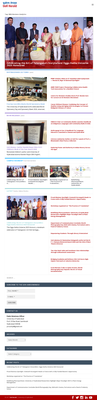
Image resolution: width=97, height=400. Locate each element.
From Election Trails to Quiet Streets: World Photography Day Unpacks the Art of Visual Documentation (66, 269)
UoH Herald (13, 397)
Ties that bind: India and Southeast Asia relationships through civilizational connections (70, 251)
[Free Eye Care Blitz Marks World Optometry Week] (27, 89)
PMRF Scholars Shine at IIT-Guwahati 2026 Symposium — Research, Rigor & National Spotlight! (70, 79)
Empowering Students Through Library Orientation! (69, 233)
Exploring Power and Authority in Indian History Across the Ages (70, 148)
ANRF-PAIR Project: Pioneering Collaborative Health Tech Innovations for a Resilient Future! (69, 88)
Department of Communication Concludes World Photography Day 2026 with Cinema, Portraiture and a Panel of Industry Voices (70, 225)
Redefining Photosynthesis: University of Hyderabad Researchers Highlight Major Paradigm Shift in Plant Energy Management (69, 214)
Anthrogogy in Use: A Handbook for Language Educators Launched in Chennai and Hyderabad (67, 131)
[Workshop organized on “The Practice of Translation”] (59, 171)
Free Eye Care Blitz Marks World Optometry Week (26, 104)
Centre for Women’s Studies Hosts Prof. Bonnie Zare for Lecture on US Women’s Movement (69, 96)
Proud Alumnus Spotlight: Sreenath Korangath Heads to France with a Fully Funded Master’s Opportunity (71, 198)
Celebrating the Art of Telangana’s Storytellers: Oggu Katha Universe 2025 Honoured (47, 64)
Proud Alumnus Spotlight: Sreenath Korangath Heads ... (38, 181)
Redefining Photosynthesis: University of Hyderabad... (77, 182)
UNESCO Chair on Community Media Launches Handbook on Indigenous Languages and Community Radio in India (71, 123)
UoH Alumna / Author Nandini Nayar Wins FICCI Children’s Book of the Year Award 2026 (24, 148)
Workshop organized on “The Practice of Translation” (70, 206)
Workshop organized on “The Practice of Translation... (59, 181)
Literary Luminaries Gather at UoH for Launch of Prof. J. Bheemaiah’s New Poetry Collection (71, 140)
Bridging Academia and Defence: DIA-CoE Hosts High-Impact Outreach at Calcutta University (70, 260)
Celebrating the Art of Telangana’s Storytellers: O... (16, 181)
